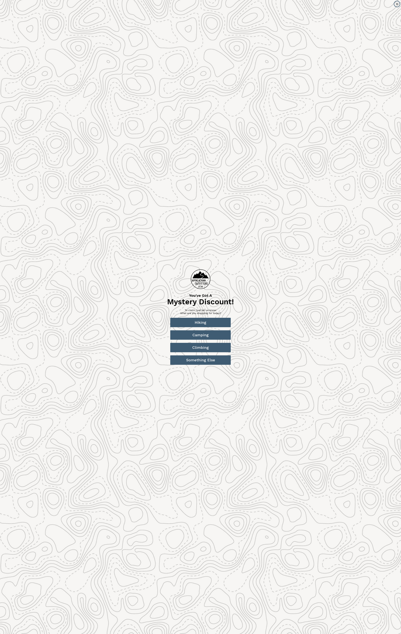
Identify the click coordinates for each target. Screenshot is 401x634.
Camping (201, 335)
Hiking (200, 322)
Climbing (200, 347)
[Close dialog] (397, 4)
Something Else (200, 360)
